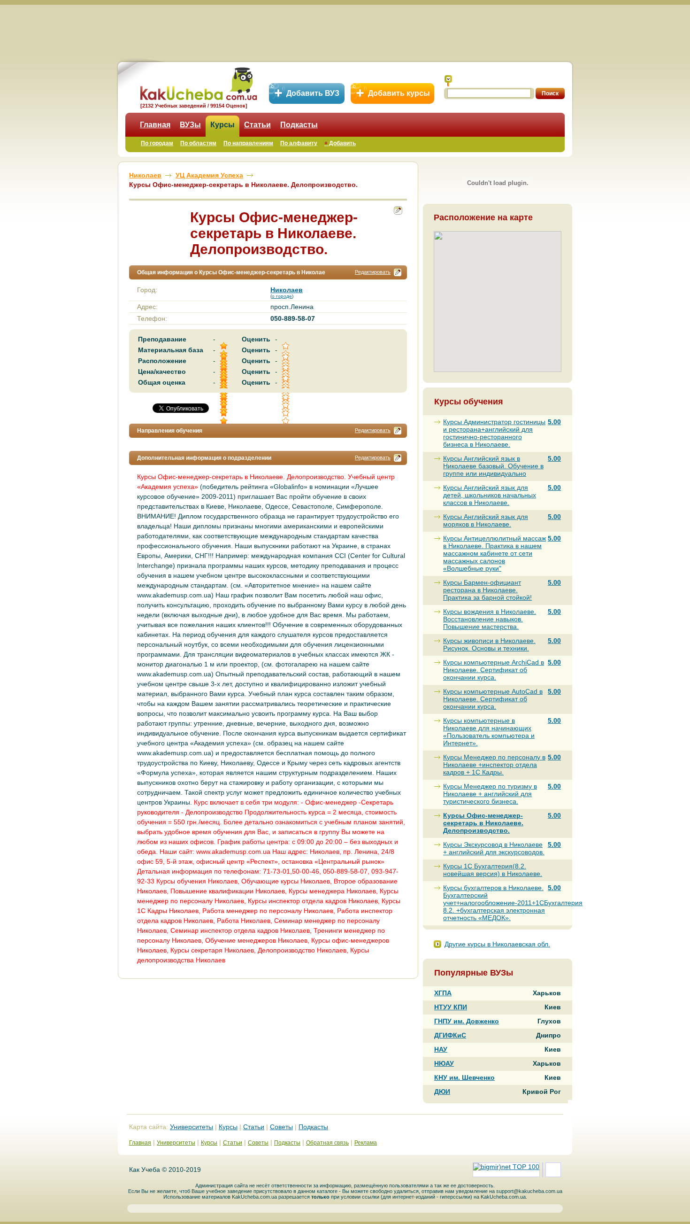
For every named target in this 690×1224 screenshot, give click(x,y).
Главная (155, 125)
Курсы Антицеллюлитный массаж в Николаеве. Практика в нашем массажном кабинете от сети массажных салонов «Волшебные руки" (494, 553)
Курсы (222, 125)
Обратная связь (327, 1142)
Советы (281, 1127)
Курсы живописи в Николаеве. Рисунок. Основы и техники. (489, 644)
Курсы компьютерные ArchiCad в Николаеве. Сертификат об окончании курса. (493, 669)
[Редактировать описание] (397, 272)
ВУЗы (190, 125)
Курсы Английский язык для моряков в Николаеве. (485, 520)
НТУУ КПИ (450, 1007)
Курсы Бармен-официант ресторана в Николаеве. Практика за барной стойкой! (487, 590)
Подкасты (299, 125)
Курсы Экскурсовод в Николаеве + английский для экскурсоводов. (493, 848)
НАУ (440, 1049)
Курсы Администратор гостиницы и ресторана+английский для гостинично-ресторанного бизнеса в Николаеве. (494, 433)
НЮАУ (444, 1063)
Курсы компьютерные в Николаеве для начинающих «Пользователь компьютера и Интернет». (489, 732)
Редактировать (373, 272)
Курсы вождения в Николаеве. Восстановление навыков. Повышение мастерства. (489, 619)
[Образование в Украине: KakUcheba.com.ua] (198, 82)
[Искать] (448, 80)
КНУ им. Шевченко (464, 1077)
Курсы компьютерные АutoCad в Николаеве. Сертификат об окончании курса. (493, 699)
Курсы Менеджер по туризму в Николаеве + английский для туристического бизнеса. (490, 793)
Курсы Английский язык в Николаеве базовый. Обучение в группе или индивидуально (493, 466)
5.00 (554, 422)
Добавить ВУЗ (312, 93)
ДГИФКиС (450, 1035)
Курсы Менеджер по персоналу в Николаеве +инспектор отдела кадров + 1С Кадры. (494, 764)
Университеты (191, 1127)
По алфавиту (298, 143)
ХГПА (443, 993)
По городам (157, 143)
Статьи (257, 125)
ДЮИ (442, 1091)
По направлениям (248, 143)
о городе (282, 296)
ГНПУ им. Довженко (466, 1021)
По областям (198, 143)
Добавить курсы (399, 93)
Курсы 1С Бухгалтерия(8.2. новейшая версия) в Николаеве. (492, 869)
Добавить (340, 143)
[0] (286, 405)
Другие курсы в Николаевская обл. (497, 944)
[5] (224, 405)
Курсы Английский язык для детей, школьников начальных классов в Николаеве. (489, 495)
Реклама (365, 1142)
